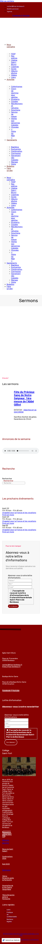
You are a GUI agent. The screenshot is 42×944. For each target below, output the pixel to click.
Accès (13, 69)
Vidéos (14, 75)
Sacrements (12, 140)
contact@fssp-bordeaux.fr (12, 665)
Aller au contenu (7, 1)
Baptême (15, 147)
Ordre (13, 164)
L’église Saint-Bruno (14, 62)
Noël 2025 (6, 864)
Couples (14, 101)
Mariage (14, 162)
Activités (10, 79)
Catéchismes (16, 87)
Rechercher (7, 479)
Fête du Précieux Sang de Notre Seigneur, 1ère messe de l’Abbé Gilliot (24, 398)
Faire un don (10, 169)
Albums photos (14, 72)
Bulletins (10, 166)
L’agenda (15, 67)
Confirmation (16, 151)
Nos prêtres (14, 57)
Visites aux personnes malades (15, 122)
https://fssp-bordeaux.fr (11, 667)
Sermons (6, 870)
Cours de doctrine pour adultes (14, 93)
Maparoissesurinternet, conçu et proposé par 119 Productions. (21, 939)
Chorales (15, 127)
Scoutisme (15, 110)
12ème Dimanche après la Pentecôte (8, 878)
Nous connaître (11, 46)
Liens (13, 77)
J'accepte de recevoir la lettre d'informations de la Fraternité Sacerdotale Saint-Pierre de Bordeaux (21, 596)
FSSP (13, 54)
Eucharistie (16, 149)
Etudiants (15, 99)
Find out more (8, 515)
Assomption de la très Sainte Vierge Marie (7, 887)
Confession (16, 153)
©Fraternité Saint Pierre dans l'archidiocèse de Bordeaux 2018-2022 (21, 934)
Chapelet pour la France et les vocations (19, 513)
